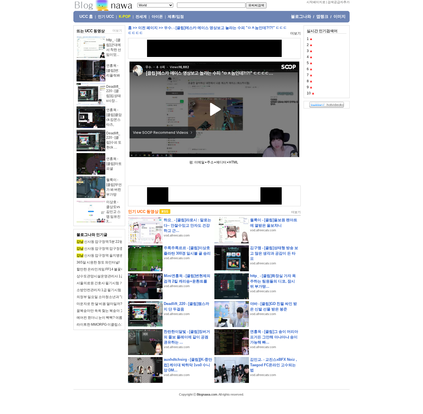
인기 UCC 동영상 (143, 211)
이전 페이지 (148, 28)
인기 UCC (106, 17)
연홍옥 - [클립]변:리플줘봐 (113, 70)
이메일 (199, 162)
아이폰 (157, 17)
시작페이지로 (315, 2)
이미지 (340, 16)
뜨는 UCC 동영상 (91, 31)
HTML (233, 162)
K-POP (125, 17)
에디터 (221, 162)
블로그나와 (301, 16)
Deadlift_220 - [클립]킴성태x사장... (113, 94)
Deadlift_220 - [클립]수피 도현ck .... (113, 140)
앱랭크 (322, 16)
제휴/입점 (176, 17)
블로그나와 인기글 (92, 234)
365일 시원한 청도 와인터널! (98, 262)
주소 (210, 162)
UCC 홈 (86, 16)
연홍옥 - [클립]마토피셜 (114, 164)
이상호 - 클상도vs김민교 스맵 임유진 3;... (113, 211)
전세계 (141, 17)
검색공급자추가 (338, 2)
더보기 (117, 30)
